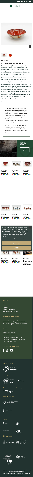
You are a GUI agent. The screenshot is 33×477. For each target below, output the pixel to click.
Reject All (16, 243)
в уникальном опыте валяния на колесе (27, 263)
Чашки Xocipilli (26, 216)
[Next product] (31, 16)
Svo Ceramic (4, 170)
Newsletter (19, 1)
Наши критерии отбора (10, 312)
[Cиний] (3, 174)
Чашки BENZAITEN (16, 261)
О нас (4, 306)
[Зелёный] (4, 174)
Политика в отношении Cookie (13, 338)
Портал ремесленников (10, 335)
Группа (5, 308)
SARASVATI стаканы (5, 261)
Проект (5, 304)
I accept (16, 248)
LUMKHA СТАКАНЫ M (5, 216)
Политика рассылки (9, 341)
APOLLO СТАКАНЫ (15, 216)
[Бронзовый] (7, 174)
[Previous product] (29, 16)
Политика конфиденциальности (14, 340)
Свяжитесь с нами (9, 332)
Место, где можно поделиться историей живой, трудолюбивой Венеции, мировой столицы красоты (15, 322)
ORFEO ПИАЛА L (26, 172)
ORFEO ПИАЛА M (4, 172)
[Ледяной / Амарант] (8, 174)
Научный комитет (9, 310)
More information (7, 239)
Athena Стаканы (15, 172)
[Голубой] (6, 174)
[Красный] (1, 174)
